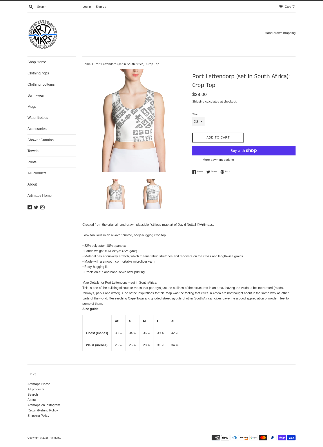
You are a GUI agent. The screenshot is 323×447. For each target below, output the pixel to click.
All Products (36, 173)
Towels (32, 151)
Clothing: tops (38, 73)
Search (32, 394)
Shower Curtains (40, 140)
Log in (86, 6)
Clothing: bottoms (41, 84)
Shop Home (36, 62)
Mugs (31, 106)
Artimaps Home (39, 195)
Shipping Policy (38, 415)
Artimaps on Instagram (43, 405)
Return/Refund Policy (42, 410)
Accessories (37, 129)
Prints (31, 162)
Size (195, 114)
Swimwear (35, 95)
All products (35, 389)
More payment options (218, 159)
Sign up (101, 6)
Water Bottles (37, 117)
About (32, 184)
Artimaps (55, 437)
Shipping (198, 101)
